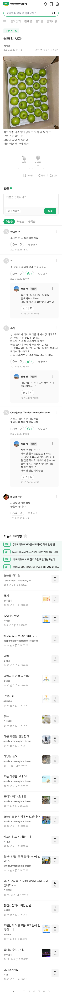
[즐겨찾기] (25, 536)
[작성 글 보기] (56, 4)
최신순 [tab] (20, 221)
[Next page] (49, 991)
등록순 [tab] (31, 221)
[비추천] (21, 244)
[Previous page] (14, 991)
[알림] (45, 4)
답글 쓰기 (33, 244)
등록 (50, 211)
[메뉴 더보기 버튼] (5, 21)
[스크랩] (50, 4)
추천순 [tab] (9, 221)
